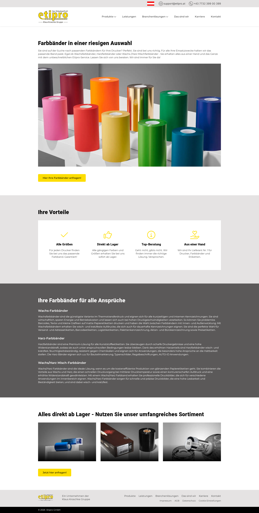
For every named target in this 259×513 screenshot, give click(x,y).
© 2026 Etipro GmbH (49, 509)
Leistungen (129, 16)
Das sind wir (181, 16)
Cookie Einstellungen (210, 500)
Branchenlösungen (153, 16)
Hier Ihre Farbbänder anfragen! (62, 178)
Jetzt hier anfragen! (55, 472)
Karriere (200, 16)
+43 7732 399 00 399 (207, 3)
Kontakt (216, 16)
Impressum (166, 500)
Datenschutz (189, 500)
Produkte (107, 16)
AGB (177, 500)
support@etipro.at (174, 3)
